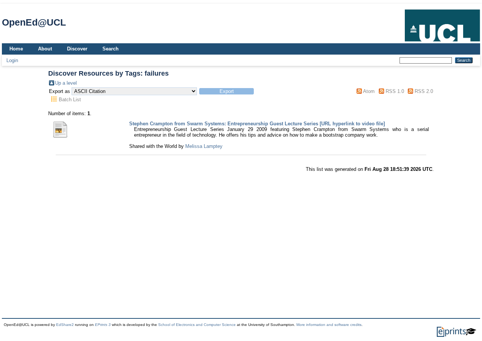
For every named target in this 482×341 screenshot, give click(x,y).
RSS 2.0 (424, 91)
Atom (369, 91)
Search (110, 49)
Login (12, 60)
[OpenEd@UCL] (442, 41)
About (45, 49)
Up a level (66, 83)
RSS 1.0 (395, 91)
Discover (77, 49)
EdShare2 (65, 325)
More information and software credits (329, 325)
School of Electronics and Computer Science (197, 325)
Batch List (70, 99)
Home (16, 49)
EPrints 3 (103, 325)
